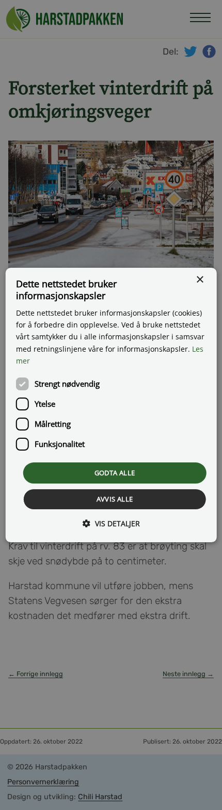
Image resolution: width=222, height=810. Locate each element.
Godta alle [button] (114, 472)
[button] (111, 523)
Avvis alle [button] (115, 499)
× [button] (199, 280)
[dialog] (111, 405)
